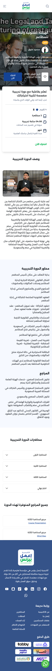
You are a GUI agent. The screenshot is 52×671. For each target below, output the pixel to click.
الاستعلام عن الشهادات (39, 625)
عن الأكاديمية (43, 612)
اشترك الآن (41, 144)
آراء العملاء (20, 621)
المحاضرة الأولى (40, 455)
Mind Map (41, 536)
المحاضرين (20, 612)
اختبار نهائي (42, 488)
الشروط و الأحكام (18, 625)
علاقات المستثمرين (41, 621)
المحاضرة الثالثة (40, 477)
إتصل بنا (46, 616)
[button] (4, 6)
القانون (45, 42)
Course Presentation (37, 523)
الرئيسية (45, 23)
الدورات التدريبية (33, 23)
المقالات (21, 616)
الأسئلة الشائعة (18, 629)
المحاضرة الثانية (40, 466)
